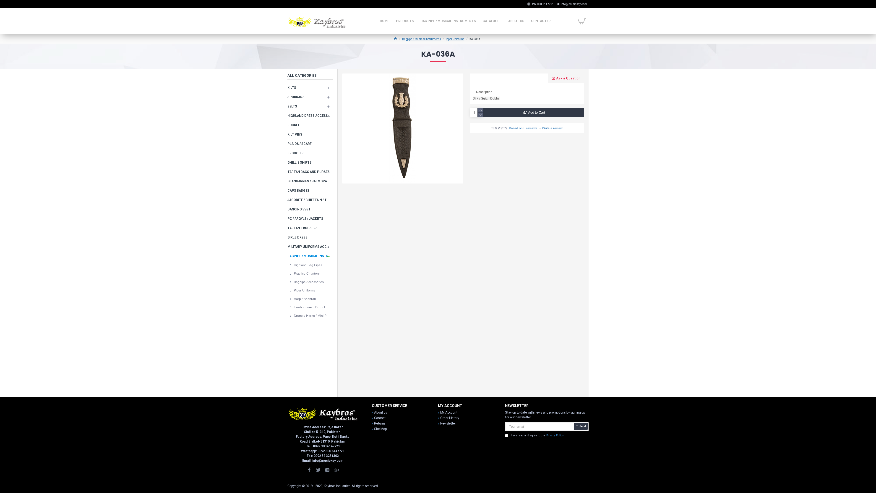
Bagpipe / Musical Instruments (421, 39)
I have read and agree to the (537, 435)
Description (484, 92)
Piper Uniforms (455, 39)
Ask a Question (568, 78)
